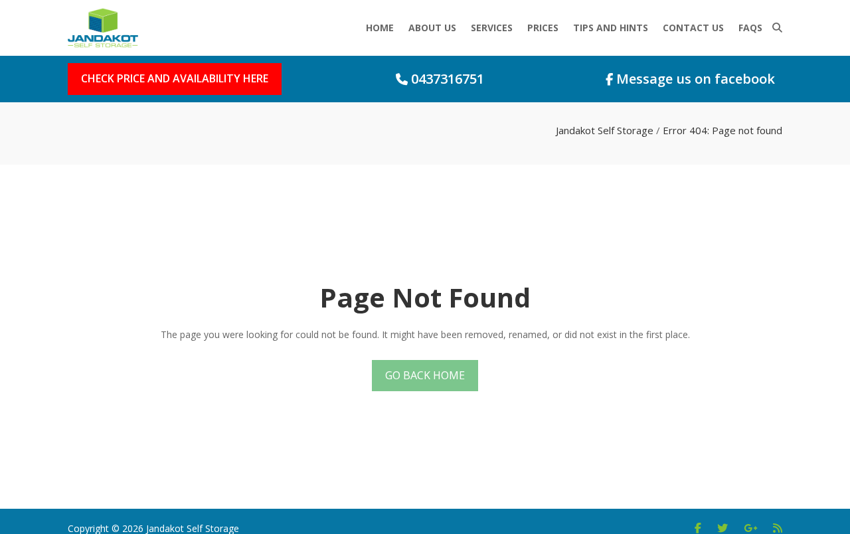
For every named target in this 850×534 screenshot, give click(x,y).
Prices (542, 27)
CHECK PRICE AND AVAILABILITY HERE (174, 78)
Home (380, 27)
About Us (432, 27)
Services (492, 27)
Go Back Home (425, 375)
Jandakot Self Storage (604, 130)
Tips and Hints (610, 27)
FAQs (750, 27)
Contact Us (693, 27)
